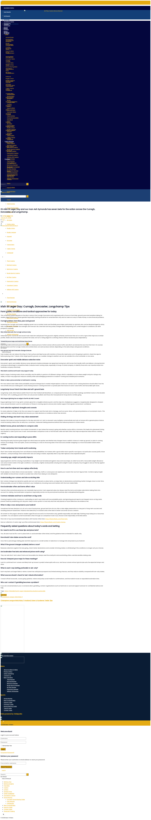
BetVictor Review (12, 165)
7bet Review (11, 298)
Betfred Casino (12, 265)
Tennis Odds (8, 708)
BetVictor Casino (12, 269)
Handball (10, 120)
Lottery (6, 790)
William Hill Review (12, 334)
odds (43, 591)
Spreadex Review (12, 175)
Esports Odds (8, 702)
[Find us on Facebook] (1, 29)
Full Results (7, 16)
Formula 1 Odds (8, 704)
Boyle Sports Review (13, 310)
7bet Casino (11, 261)
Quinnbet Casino (12, 285)
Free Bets (7, 293)
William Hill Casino (13, 289)
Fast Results (7, 12)
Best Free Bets (8, 678)
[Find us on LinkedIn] (5, 721)
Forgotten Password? (7, 753)
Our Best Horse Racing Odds (16, 799)
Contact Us (7, 676)
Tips (3, 220)
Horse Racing (8, 698)
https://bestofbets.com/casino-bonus (52, 522)
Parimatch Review (12, 171)
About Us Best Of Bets (11, 670)
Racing (6, 20)
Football (6, 29)
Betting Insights (9, 784)
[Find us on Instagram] (6, 721)
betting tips (31, 591)
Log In (4, 770)
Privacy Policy (8, 672)
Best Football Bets (9, 700)
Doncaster (38, 591)
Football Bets (11, 191)
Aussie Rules (11, 159)
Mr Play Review (11, 314)
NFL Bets (9, 220)
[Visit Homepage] (5, 192)
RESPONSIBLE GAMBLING (11, 24)
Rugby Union (11, 228)
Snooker (9, 240)
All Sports (6, 33)
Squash (9, 236)
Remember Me (7, 746)
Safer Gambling (9, 674)
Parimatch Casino (12, 281)
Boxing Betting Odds (10, 706)
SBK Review (10, 330)
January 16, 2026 (6, 218)
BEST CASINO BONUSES (11, 12)
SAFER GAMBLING (9, 794)
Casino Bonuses (9, 257)
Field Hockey (11, 204)
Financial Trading (9, 811)
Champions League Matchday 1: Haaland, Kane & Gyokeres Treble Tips (27, 600)
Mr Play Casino (11, 277)
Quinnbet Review (12, 322)
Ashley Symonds (8, 216)
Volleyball (10, 253)
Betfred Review (11, 302)
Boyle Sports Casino (13, 273)
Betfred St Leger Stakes (20, 591)
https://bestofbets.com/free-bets (56, 519)
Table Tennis (11, 249)
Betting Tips (7, 782)
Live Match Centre (9, 8)
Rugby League (11, 232)
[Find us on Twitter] (3, 29)
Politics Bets (11, 224)
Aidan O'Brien (8, 591)
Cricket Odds (8, 710)
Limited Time (8, 792)
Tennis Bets (10, 245)
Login (6, 34)
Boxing (6, 31)
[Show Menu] (1, 190)
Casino (6, 788)
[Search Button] (1, 340)
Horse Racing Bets (12, 118)
